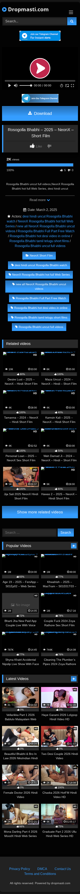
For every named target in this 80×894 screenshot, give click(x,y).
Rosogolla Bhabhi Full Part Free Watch (46, 231)
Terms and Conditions (40, 874)
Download (42, 113)
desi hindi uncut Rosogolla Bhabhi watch (41, 265)
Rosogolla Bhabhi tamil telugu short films (39, 241)
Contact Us (63, 869)
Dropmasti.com (28, 9)
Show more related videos (40, 512)
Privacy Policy (19, 869)
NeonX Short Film (41, 255)
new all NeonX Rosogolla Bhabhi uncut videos (41, 286)
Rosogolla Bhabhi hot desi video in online (40, 236)
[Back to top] (67, 882)
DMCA (42, 869)
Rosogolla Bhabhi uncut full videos (40, 246)
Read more (38, 200)
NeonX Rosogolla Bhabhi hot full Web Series (41, 274)
